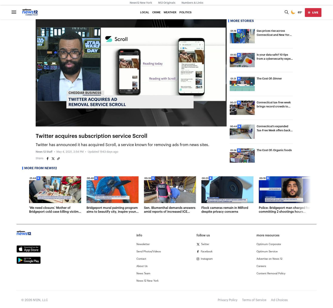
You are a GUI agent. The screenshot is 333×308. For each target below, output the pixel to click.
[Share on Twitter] (53, 158)
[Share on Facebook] (47, 158)
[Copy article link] (58, 158)
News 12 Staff (44, 152)
